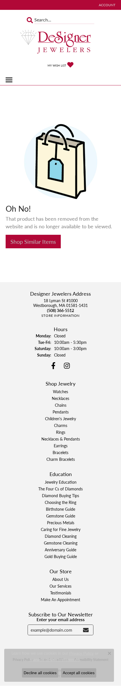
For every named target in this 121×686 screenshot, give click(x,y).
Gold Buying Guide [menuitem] (60, 556)
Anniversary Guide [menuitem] (60, 549)
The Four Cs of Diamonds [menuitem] (60, 489)
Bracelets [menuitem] (60, 452)
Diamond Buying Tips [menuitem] (60, 495)
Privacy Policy (81, 653)
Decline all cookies (40, 672)
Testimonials (60, 593)
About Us (60, 579)
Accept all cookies (79, 672)
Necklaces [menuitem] (60, 398)
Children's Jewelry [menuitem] (60, 418)
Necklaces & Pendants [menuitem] (60, 439)
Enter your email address (61, 619)
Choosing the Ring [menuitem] (60, 502)
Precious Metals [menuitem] (60, 522)
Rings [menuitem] (60, 432)
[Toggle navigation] (9, 80)
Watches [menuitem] (60, 391)
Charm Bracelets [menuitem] (60, 459)
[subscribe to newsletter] (86, 630)
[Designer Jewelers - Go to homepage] (60, 42)
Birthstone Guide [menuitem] (60, 509)
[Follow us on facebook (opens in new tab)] (53, 365)
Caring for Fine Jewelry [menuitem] (60, 529)
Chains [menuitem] (60, 405)
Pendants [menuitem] (61, 412)
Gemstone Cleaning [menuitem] (60, 543)
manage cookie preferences (55, 659)
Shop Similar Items (33, 241)
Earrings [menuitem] (61, 445)
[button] (106, 5)
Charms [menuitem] (60, 425)
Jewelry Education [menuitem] (61, 482)
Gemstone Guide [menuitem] (60, 516)
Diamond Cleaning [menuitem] (61, 536)
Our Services (60, 586)
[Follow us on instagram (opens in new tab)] (67, 365)
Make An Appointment (60, 599)
